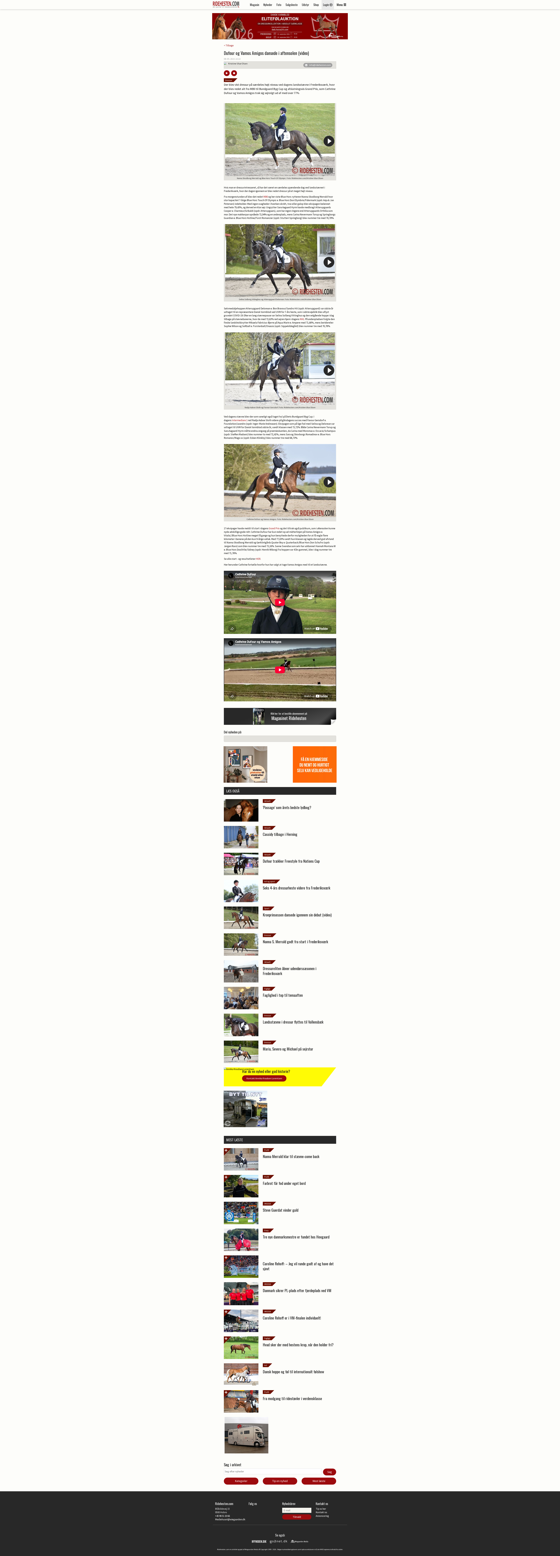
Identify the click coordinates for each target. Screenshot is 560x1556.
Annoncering (322, 1516)
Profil (266, 1150)
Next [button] (329, 141)
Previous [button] (231, 141)
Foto (278, 4)
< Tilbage (229, 45)
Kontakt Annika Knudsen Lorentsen (264, 1078)
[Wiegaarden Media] (299, 1541)
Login (326, 4)
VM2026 (267, 1203)
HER (258, 558)
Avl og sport (269, 881)
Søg (329, 1472)
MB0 (265, 196)
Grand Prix (274, 528)
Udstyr (305, 4)
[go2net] (278, 1541)
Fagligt (267, 988)
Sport (266, 908)
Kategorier (241, 1481)
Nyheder (267, 4)
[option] (280, 142)
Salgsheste (292, 4)
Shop (316, 4)
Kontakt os (321, 1512)
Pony (266, 1230)
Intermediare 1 (239, 420)
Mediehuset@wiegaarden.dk (230, 1519)
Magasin (254, 4)
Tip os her (321, 1508)
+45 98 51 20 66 (222, 1516)
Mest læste (319, 1481)
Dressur (228, 80)
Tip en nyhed (280, 1481)
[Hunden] (259, 1541)
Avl (265, 1365)
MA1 (302, 319)
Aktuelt (267, 801)
